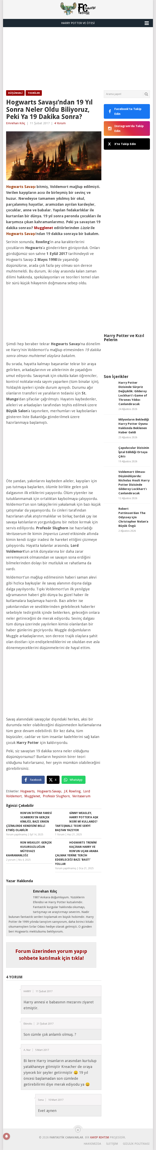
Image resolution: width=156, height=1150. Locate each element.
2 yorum (11, 859)
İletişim (112, 1143)
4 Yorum (60, 123)
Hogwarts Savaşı (49, 791)
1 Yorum (60, 834)
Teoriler (34, 92)
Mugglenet (43, 228)
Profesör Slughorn (56, 796)
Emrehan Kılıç (15, 123)
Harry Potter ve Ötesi (78, 23)
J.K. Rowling (72, 791)
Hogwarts (27, 791)
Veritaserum (81, 796)
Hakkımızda (92, 1143)
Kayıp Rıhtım (99, 1137)
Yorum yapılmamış (16, 834)
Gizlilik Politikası (136, 1143)
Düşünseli (15, 92)
